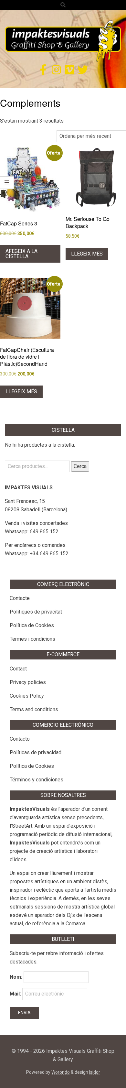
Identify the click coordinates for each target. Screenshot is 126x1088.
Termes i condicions (32, 639)
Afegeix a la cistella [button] (21, 253)
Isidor (94, 1072)
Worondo (60, 1072)
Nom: (16, 977)
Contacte (20, 598)
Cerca (80, 466)
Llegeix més (87, 254)
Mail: (16, 994)
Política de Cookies (32, 625)
